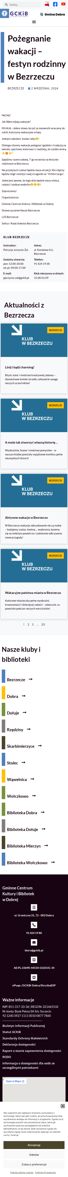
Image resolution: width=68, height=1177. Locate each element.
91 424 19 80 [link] (34, 932)
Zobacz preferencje (34, 1164)
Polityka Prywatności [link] (45, 1172)
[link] (4, 13)
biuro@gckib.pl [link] (34, 950)
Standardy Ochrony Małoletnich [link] (25, 1038)
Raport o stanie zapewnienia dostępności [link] (31, 1051)
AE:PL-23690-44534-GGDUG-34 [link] (34, 967)
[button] (63, 1106)
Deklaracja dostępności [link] (19, 1044)
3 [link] (33, 624)
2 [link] (28, 624)
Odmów (34, 1154)
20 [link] (43, 624)
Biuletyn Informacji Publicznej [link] (23, 1026)
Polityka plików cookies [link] (21, 1172)
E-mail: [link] (7, 273)
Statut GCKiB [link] (11, 1032)
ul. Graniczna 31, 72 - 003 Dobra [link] (34, 915)
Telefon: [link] (38, 259)
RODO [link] (6, 1057)
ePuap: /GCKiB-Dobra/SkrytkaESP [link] (34, 985)
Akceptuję (34, 1145)
